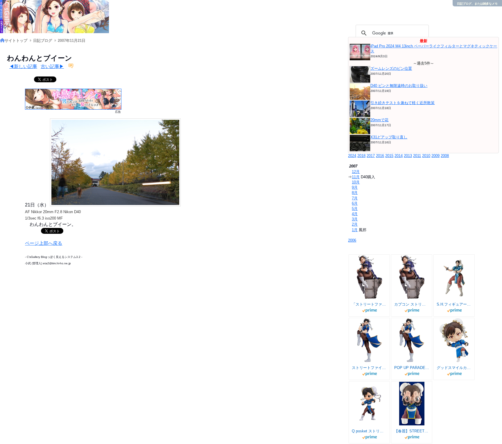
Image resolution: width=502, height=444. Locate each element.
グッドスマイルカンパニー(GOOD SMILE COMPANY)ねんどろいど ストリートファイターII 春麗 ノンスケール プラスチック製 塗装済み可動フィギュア (454, 367)
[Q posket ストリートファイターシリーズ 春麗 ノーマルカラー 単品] (369, 403)
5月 (355, 208)
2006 (352, 240)
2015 (389, 156)
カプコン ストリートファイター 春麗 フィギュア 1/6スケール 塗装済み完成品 (411, 304)
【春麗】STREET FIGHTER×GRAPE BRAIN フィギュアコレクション (411, 431)
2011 (417, 156)
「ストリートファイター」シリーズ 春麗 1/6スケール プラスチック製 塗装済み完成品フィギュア (369, 304)
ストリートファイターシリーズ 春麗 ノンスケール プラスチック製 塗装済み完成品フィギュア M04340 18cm (369, 367)
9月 (355, 187)
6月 (355, 203)
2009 (435, 156)
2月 (355, 224)
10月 (356, 182)
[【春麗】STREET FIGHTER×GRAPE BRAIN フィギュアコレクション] (411, 403)
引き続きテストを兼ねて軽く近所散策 (402, 103)
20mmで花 (379, 120)
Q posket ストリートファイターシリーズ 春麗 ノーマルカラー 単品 (369, 431)
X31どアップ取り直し (388, 137)
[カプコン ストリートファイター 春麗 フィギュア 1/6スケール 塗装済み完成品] (411, 277)
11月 (356, 177)
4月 (355, 214)
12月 (356, 172)
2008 (445, 156)
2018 (361, 156)
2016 (380, 156)
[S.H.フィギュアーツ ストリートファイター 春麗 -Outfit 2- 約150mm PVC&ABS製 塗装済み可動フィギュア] (454, 277)
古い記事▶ (52, 66)
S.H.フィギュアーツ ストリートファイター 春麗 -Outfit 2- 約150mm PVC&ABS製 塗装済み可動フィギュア (454, 304)
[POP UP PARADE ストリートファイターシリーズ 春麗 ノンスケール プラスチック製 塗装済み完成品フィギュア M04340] (411, 340)
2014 (399, 156)
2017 (371, 156)
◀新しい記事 (23, 66)
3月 (355, 219)
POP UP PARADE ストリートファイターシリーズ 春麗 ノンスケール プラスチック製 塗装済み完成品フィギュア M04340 (411, 367)
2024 (352, 156)
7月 (355, 198)
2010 (426, 156)
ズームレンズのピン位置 (391, 68)
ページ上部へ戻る (43, 243)
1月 (355, 230)
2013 (408, 156)
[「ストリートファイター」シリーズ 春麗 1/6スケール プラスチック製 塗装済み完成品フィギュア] (369, 277)
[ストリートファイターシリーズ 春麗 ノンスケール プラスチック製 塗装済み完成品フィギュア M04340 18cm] (369, 340)
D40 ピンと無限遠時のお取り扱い (398, 85)
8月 (355, 192)
